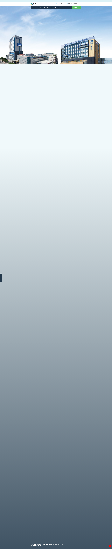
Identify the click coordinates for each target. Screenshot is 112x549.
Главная (34, 7)
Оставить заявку (77, 7)
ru (79, 0)
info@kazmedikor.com (61, 4)
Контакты (52, 7)
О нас (48, 7)
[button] (80, 4)
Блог (45, 7)
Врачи (38, 7)
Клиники (41, 7)
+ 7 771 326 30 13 (60, 3)
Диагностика (57, 7)
